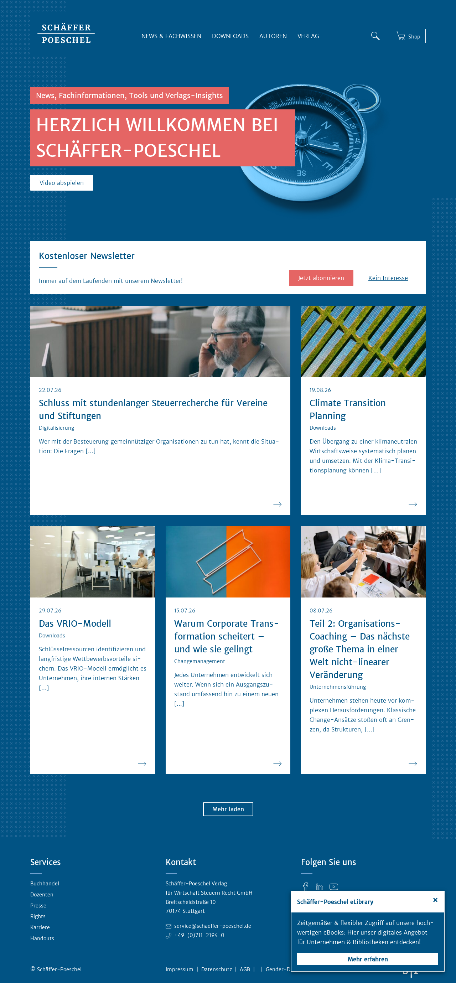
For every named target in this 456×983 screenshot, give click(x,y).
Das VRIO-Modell (75, 623)
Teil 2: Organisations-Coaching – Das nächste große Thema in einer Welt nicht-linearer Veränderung (360, 649)
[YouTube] (334, 886)
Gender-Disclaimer (289, 969)
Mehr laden (228, 809)
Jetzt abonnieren (321, 277)
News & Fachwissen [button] (171, 36)
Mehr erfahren (368, 959)
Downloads (230, 36)
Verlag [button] (308, 36)
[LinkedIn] (319, 886)
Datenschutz (216, 969)
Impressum (179, 969)
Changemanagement (199, 661)
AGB (245, 969)
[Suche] (375, 35)
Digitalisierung (56, 428)
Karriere (40, 927)
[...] (91, 451)
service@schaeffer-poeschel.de (212, 926)
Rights (38, 916)
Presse (38, 905)
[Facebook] (305, 886)
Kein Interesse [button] (388, 277)
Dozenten (41, 894)
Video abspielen (62, 182)
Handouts (42, 938)
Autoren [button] (273, 36)
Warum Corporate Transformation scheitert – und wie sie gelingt (226, 636)
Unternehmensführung (338, 687)
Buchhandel (44, 883)
